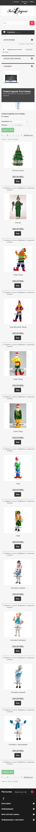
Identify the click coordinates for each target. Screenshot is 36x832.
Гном (18, 484)
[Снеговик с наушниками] (18, 728)
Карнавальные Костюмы (15, 49)
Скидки (8, 66)
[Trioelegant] (18, 11)
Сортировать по (7, 121)
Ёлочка (18, 223)
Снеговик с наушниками (18, 744)
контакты (22, 44)
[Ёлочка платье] (18, 154)
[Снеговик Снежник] (18, 572)
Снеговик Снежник (18, 588)
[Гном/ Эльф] (18, 259)
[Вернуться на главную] (4, 49)
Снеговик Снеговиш (18, 640)
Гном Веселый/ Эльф (18, 327)
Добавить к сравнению (27, 188)
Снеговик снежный (18, 692)
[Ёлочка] (18, 207)
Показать (4, 125)
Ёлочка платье (18, 170)
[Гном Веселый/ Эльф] (18, 311)
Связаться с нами (25, 2)
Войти (32, 1)
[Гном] (18, 468)
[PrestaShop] (11, 79)
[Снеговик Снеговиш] (18, 624)
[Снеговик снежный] (18, 676)
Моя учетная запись (11, 814)
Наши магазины (12, 58)
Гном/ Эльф (18, 275)
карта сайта (30, 44)
